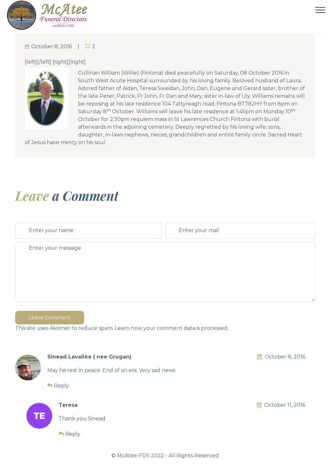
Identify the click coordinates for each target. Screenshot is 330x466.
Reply (61, 386)
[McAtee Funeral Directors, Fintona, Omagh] (55, 15)
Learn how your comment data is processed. (171, 328)
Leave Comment (49, 317)
